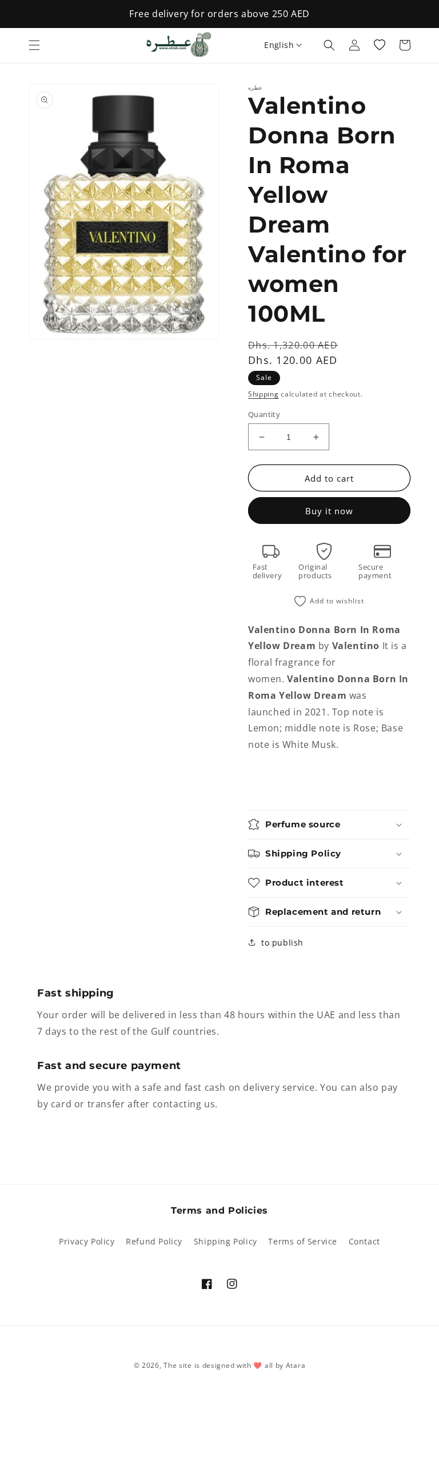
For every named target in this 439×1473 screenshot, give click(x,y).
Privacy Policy (86, 1241)
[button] (34, 45)
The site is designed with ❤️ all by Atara (234, 1365)
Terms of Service (302, 1241)
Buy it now (329, 511)
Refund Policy (154, 1241)
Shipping (263, 394)
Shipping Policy (225, 1241)
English (279, 44)
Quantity (264, 414)
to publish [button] (282, 942)
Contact (364, 1241)
